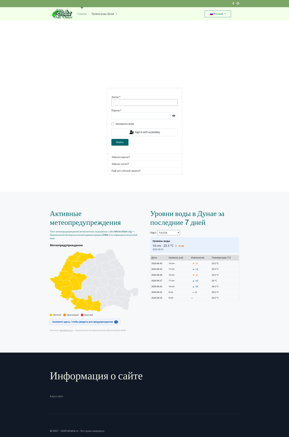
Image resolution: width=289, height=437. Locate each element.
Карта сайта (56, 396)
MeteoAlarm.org (66, 330)
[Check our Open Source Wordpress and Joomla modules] (238, 3)
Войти (120, 142)
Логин (115, 97)
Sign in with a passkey (147, 132)
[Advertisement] (144, 57)
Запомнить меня (124, 123)
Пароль (116, 110)
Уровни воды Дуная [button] (102, 13)
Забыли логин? (120, 163)
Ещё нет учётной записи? (126, 170)
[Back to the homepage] (61, 14)
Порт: (153, 232)
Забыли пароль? (121, 157)
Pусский (218, 13)
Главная (81, 13)
